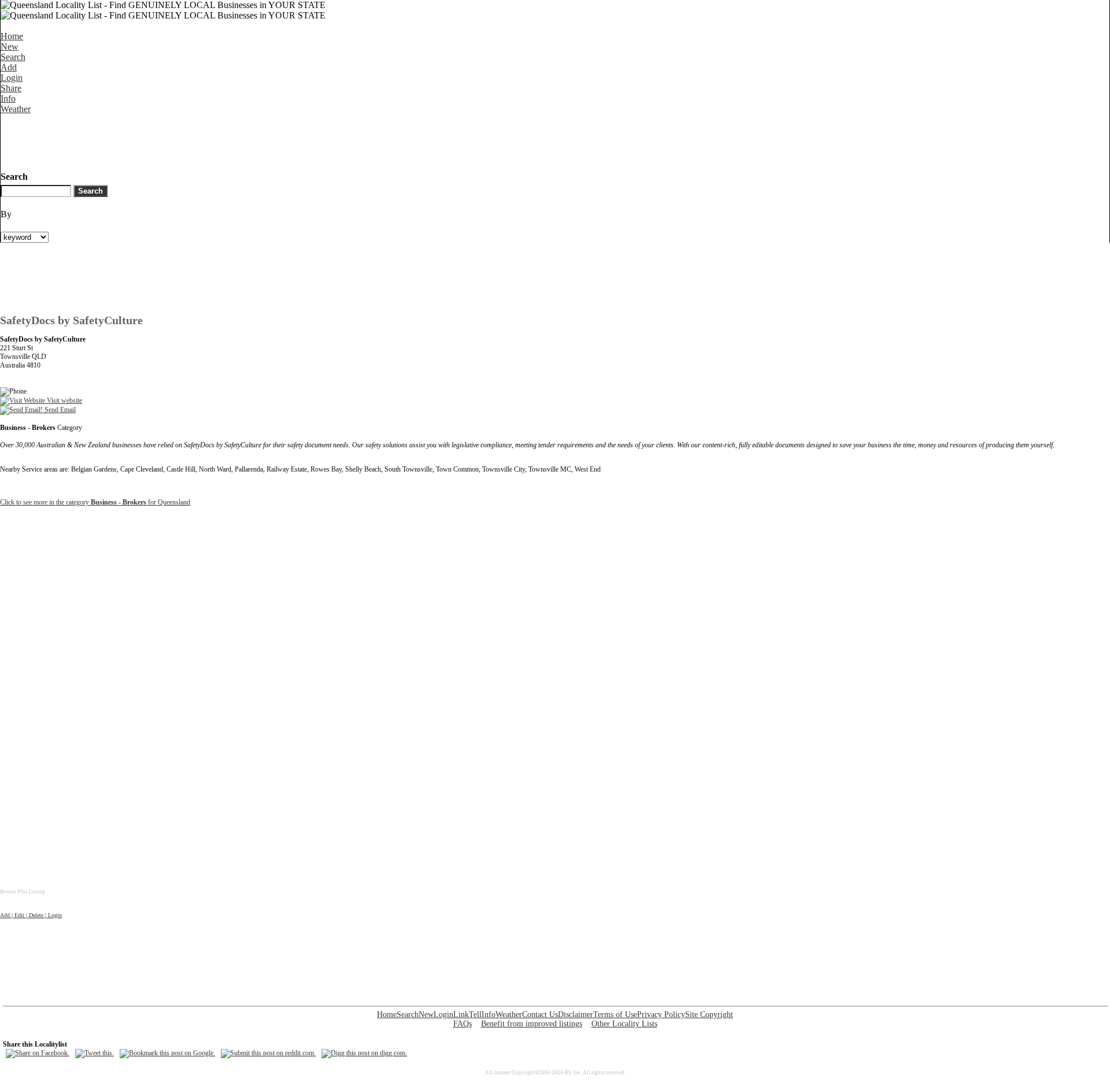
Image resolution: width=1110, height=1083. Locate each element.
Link (461, 1014)
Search (13, 57)
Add (9, 67)
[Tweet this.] (94, 1053)
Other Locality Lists (624, 1023)
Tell (475, 1014)
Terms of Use (615, 1014)
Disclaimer (575, 1014)
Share (11, 88)
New (9, 46)
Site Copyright (709, 1014)
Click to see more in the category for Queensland (95, 502)
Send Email (59, 410)
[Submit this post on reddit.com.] (268, 1053)
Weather (16, 109)
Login (12, 78)
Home (12, 36)
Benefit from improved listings (531, 1023)
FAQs (462, 1023)
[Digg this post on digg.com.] (364, 1053)
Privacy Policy (661, 1014)
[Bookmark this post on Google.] (167, 1053)
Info (8, 98)
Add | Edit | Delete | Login (31, 915)
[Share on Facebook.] (37, 1053)
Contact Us (540, 1014)
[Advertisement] (211, 140)
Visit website (63, 400)
